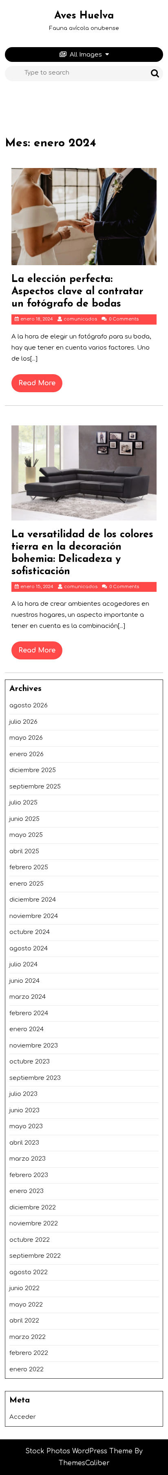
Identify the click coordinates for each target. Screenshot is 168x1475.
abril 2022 (24, 1320)
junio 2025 (24, 819)
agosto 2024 (28, 948)
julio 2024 (23, 964)
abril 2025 (24, 851)
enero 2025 (26, 883)
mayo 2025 (26, 835)
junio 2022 (24, 1288)
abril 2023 (24, 1142)
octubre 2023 (29, 1061)
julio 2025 (23, 802)
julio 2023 (23, 1094)
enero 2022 (26, 1369)
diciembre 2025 (32, 770)
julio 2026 (23, 721)
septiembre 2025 (35, 786)
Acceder (22, 1417)
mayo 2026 (26, 737)
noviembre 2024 (33, 916)
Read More (40, 385)
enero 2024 (26, 1029)
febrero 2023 (28, 1175)
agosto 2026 (28, 705)
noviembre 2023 (33, 1045)
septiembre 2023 (35, 1078)
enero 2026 (26, 754)
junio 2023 (24, 1110)
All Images (86, 54)
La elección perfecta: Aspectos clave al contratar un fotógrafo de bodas (77, 291)
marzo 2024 (27, 996)
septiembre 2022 (35, 1255)
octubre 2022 (29, 1239)
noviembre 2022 (33, 1223)
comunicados (80, 319)
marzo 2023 (27, 1158)
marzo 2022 (27, 1337)
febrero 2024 (28, 1013)
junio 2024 (24, 980)
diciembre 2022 (32, 1207)
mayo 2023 (26, 1126)
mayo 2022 (26, 1304)
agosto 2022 (28, 1272)
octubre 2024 (29, 932)
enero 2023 (26, 1191)
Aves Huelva (84, 16)
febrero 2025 (28, 867)
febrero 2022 (28, 1353)
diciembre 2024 (32, 899)
